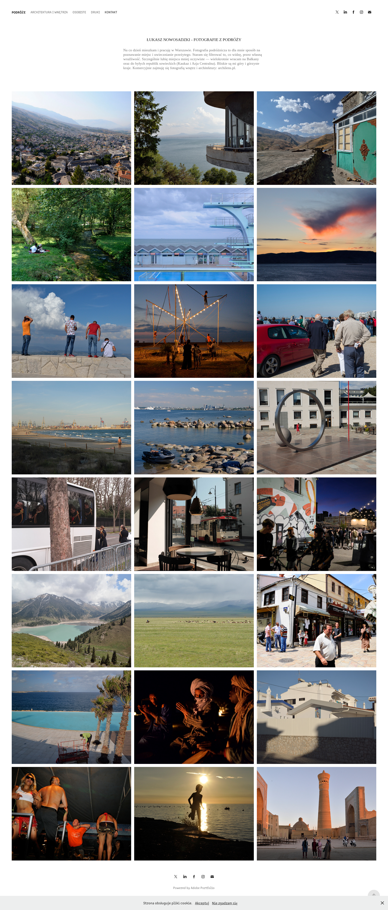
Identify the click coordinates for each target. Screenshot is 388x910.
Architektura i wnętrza (49, 12)
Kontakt (111, 12)
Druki (95, 12)
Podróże (19, 12)
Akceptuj (202, 903)
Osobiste (79, 12)
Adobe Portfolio (203, 888)
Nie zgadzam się (224, 903)
